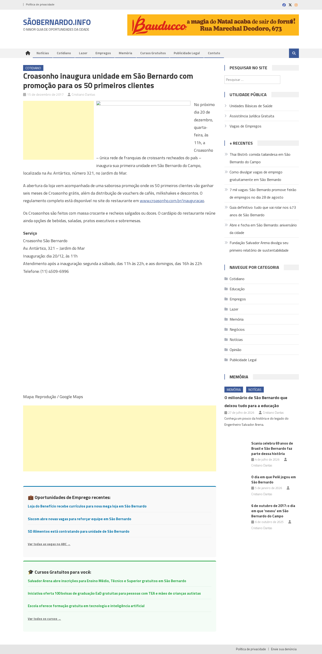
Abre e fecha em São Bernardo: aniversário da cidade (263, 228)
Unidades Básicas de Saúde (251, 106)
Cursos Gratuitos (153, 52)
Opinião (235, 349)
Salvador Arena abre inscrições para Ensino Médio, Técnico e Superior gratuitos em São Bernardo (107, 581)
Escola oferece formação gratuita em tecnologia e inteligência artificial (86, 606)
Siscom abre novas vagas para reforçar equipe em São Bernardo (79, 519)
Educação (237, 289)
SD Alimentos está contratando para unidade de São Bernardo (78, 531)
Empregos (103, 52)
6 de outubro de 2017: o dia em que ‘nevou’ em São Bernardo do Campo (273, 511)
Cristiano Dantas (83, 94)
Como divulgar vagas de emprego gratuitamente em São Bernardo (256, 175)
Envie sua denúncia (284, 649)
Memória (125, 52)
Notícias (43, 52)
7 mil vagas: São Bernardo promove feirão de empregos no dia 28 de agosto (263, 193)
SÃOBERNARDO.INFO (57, 22)
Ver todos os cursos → (44, 618)
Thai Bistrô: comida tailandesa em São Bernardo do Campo (260, 158)
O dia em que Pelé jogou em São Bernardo (273, 479)
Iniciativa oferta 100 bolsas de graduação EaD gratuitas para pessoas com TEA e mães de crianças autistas (114, 593)
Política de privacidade (40, 4)
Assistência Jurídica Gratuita (252, 116)
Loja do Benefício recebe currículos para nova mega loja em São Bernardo (87, 506)
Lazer (83, 52)
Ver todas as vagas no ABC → (49, 544)
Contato (214, 52)
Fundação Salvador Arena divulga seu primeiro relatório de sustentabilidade (259, 246)
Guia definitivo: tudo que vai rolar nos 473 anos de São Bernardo (263, 211)
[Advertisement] (58, 130)
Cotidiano (64, 52)
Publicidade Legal (187, 52)
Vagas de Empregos (245, 126)
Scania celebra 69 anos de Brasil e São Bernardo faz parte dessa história (272, 448)
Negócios (237, 329)
